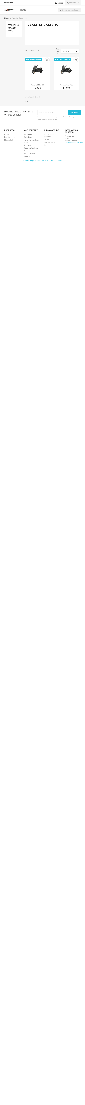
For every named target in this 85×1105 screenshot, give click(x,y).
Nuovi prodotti (9, 137)
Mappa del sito (29, 154)
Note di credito (49, 142)
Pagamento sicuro (31, 148)
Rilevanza (70, 51)
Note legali (28, 137)
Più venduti (8, 140)
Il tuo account (51, 130)
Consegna (28, 134)
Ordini (46, 139)
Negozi (27, 157)
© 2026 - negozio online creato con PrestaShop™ (42, 160)
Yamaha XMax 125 (13, 28)
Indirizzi (47, 145)
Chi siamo (28, 145)
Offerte (7, 134)
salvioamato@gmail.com (74, 143)
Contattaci (8, 3)
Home (23, 10)
